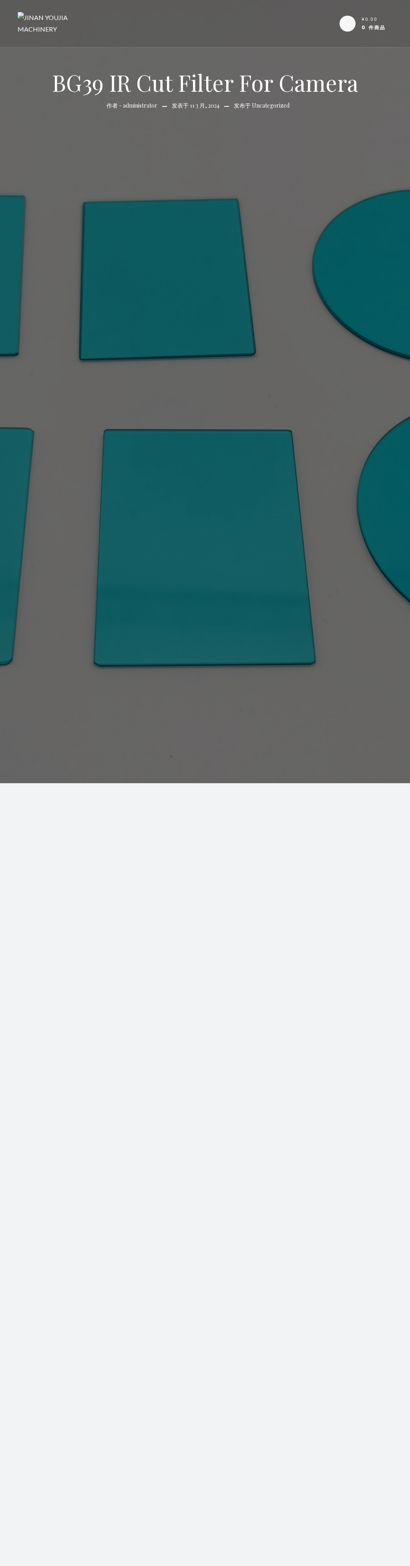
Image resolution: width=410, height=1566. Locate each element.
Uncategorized (270, 105)
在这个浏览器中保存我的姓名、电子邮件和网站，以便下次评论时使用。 (170, 1552)
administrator (140, 105)
